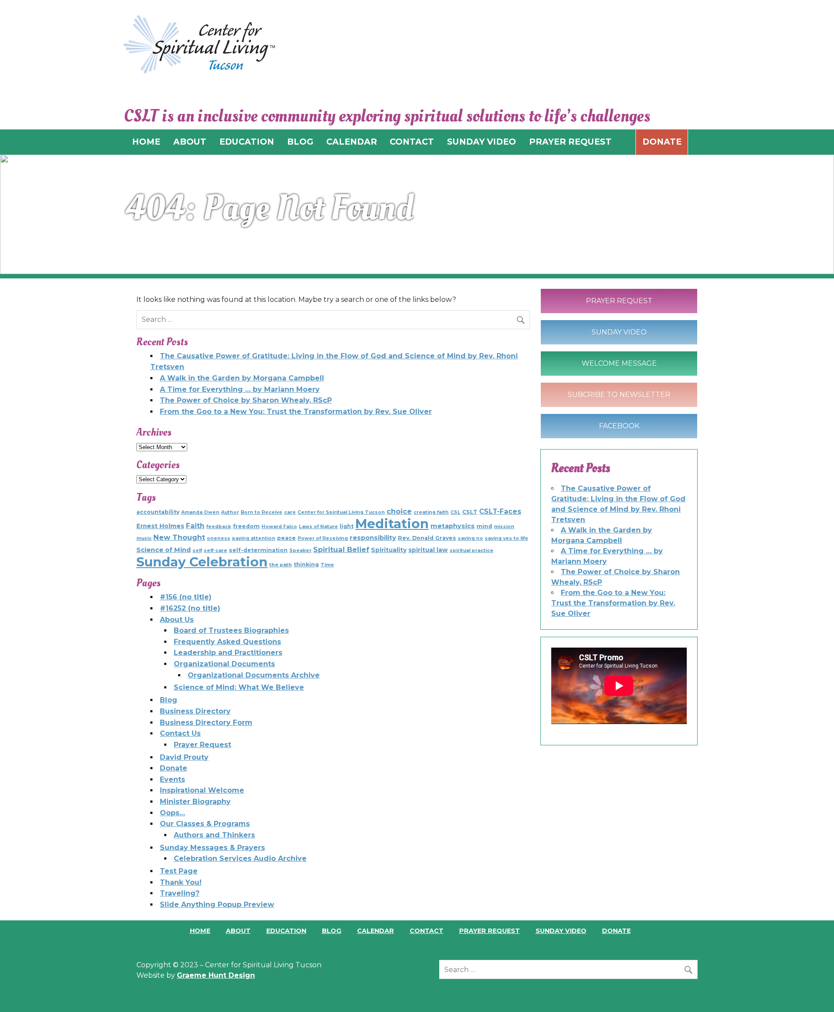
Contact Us (180, 733)
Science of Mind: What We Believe (239, 687)
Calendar (375, 931)
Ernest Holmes (160, 526)
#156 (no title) (186, 597)
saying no (470, 538)
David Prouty (184, 757)
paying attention (253, 538)
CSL (455, 512)
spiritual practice (471, 550)
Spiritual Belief (341, 549)
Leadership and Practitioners (228, 652)
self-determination (258, 550)
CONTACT (412, 141)
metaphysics (452, 526)
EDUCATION (246, 141)
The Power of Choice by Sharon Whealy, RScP (246, 400)
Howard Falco (279, 526)
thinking (306, 564)
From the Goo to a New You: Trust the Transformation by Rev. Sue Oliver (296, 411)
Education (286, 931)
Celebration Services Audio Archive (240, 858)
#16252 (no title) (190, 608)
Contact (426, 931)
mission (504, 526)
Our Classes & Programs (205, 824)
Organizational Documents (224, 664)
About (238, 931)
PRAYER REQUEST (570, 141)
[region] (417, 214)
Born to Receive (261, 512)
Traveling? (179, 893)
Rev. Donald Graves (427, 538)
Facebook (619, 426)
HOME (146, 141)
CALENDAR (351, 141)
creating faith (431, 512)
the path (280, 565)
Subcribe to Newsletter (619, 394)
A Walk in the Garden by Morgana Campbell (242, 378)
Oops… (172, 813)
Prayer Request (202, 745)
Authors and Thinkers (214, 835)
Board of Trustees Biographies (231, 630)
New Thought (179, 537)
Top (813, 991)
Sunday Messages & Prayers (212, 847)
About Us (177, 619)
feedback (218, 526)
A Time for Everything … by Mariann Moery (240, 389)
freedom (246, 526)
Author (230, 512)
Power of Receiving (323, 538)
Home (200, 931)
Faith (195, 526)
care (290, 512)
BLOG (300, 141)
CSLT (469, 512)
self (197, 550)
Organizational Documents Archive (254, 675)
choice (399, 511)
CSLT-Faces (500, 511)
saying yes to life (506, 538)
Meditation (392, 523)
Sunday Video (619, 332)
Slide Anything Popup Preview (217, 904)
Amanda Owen (200, 512)
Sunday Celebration (202, 561)
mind (484, 526)
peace (286, 538)
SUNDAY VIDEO (481, 141)
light (347, 526)
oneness (218, 538)
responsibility (373, 538)
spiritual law (428, 549)
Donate (662, 141)
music (144, 538)
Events (172, 779)
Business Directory (195, 711)
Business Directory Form (206, 722)
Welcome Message (619, 363)
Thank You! (181, 882)
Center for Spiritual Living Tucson (341, 512)
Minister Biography (195, 801)
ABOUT (189, 141)
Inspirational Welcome (202, 790)
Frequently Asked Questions (227, 642)
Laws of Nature (318, 526)
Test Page (179, 871)
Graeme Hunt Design (216, 975)
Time (327, 565)
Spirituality (389, 549)
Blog (168, 700)
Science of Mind (163, 550)
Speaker (300, 550)
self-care (215, 550)
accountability (157, 512)
